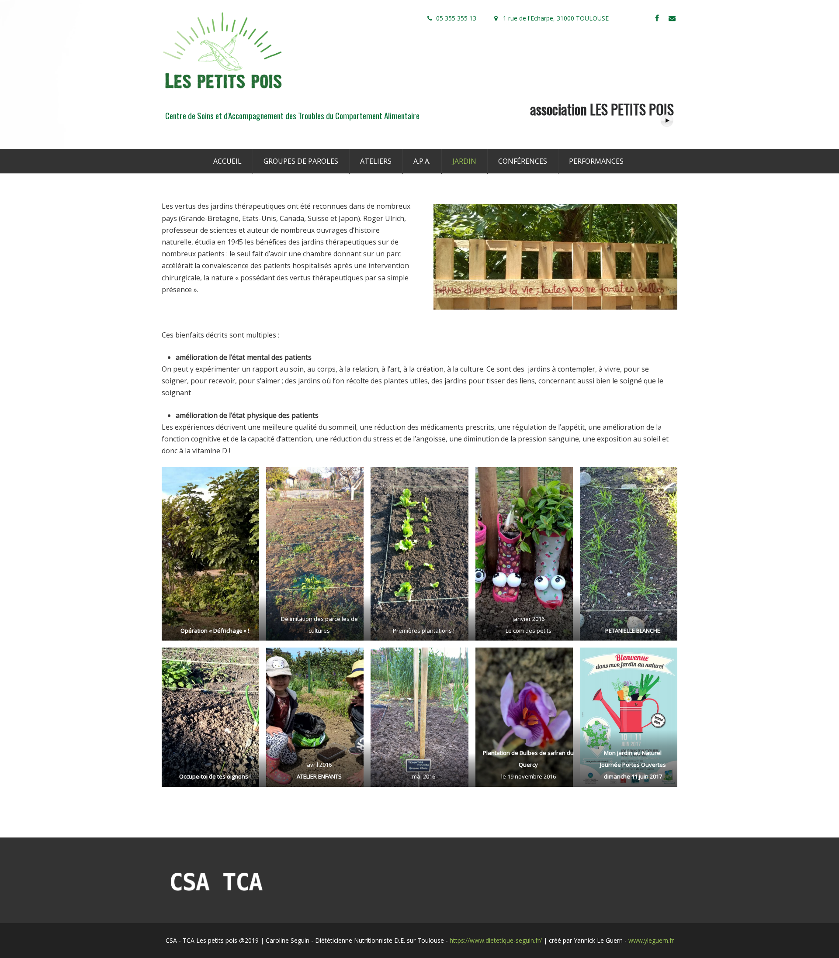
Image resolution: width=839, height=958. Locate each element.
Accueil (227, 161)
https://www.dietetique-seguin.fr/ (496, 940)
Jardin (464, 161)
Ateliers (376, 161)
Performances (596, 161)
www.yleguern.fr (651, 940)
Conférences (522, 161)
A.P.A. (421, 161)
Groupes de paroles (300, 161)
